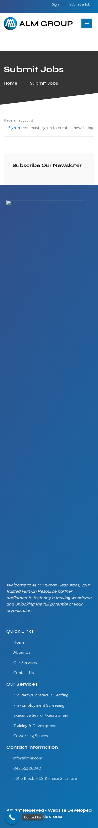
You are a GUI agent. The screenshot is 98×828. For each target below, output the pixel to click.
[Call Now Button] (12, 817)
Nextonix (52, 816)
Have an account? (18, 120)
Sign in (14, 128)
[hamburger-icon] (86, 23)
